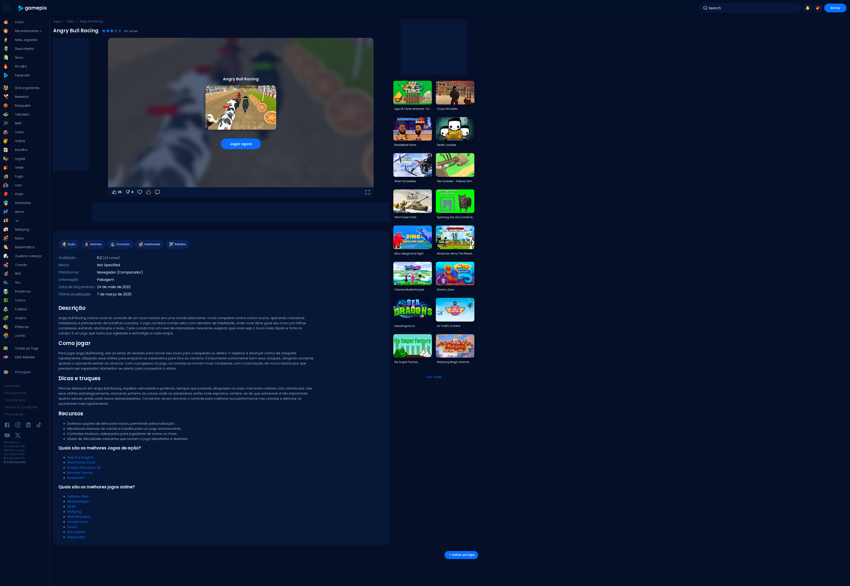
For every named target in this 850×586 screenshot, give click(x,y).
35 (120, 192)
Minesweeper (78, 501)
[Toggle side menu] (5, 8)
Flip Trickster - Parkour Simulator (455, 181)
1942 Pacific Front (81, 462)
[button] (23, 22)
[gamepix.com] (33, 8)
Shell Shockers (79, 516)
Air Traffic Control (448, 326)
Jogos (57, 21)
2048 (71, 506)
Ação (70, 21)
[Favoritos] (818, 8)
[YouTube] (7, 436)
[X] (17, 436)
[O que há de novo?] (807, 8)
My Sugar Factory (406, 362)
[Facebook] (7, 425)
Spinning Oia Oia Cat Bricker (455, 217)
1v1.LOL (72, 526)
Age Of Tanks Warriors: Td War (413, 109)
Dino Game (76, 532)
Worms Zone (445, 289)
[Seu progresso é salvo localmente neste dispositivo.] (148, 192)
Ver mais (434, 377)
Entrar (835, 8)
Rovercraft (76, 477)
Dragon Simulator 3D (84, 467)
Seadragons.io (404, 326)
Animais (96, 244)
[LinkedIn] (28, 425)
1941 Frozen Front (405, 217)
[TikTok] (38, 425)
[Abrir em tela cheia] (367, 192)
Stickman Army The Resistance (455, 253)
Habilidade (152, 244)
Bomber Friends (80, 472)
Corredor (123, 244)
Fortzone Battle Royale (409, 289)
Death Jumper (446, 145)
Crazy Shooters (447, 109)
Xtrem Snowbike (405, 181)
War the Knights (80, 457)
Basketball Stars (405, 145)
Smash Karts (77, 521)
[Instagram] (17, 425)
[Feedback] (157, 192)
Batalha (180, 244)
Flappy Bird (76, 537)
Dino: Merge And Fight (408, 253)
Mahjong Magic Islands (453, 362)
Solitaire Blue (77, 496)
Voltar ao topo (463, 555)
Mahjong (74, 511)
